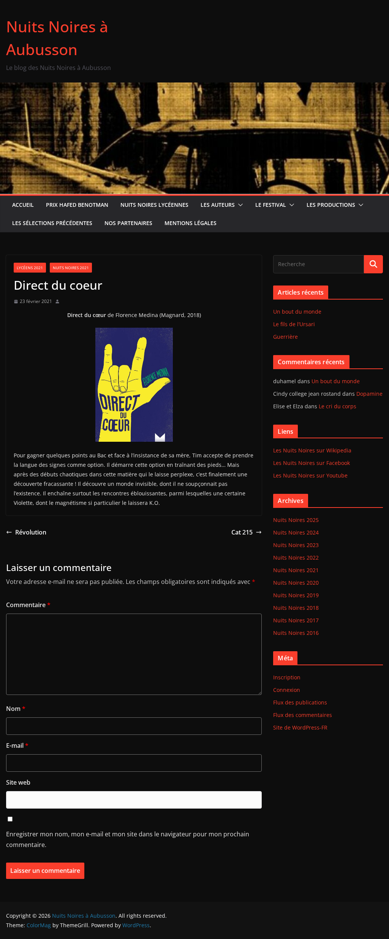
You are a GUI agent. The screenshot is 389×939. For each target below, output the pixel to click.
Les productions (331, 204)
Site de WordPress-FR (300, 727)
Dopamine (369, 393)
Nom (15, 708)
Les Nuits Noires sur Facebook (311, 462)
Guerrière (285, 336)
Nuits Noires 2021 (71, 267)
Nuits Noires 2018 (296, 607)
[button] (239, 205)
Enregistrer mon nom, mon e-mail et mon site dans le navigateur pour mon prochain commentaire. (127, 839)
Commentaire (28, 605)
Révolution (30, 532)
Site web (18, 782)
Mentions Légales (190, 223)
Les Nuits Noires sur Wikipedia (312, 450)
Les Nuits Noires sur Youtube (310, 475)
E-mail (17, 745)
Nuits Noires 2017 (296, 620)
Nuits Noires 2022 (296, 557)
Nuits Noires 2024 (296, 532)
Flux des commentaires (302, 715)
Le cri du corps (337, 406)
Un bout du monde (297, 311)
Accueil (23, 204)
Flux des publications (300, 702)
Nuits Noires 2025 (296, 519)
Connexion (286, 689)
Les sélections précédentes (52, 223)
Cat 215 (242, 532)
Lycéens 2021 (30, 267)
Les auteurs (218, 204)
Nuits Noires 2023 (296, 545)
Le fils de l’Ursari (294, 324)
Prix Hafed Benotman (77, 204)
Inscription (286, 677)
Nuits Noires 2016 (296, 632)
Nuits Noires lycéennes (154, 204)
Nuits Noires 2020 (296, 582)
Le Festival (270, 204)
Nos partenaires (128, 223)
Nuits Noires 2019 (296, 595)
